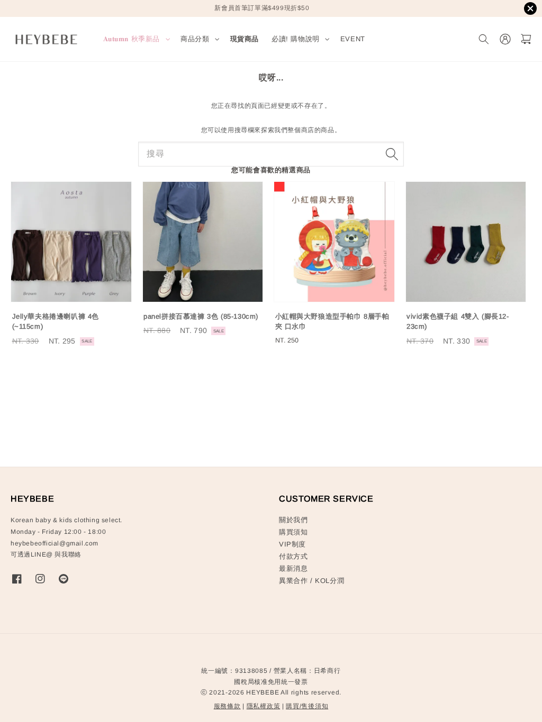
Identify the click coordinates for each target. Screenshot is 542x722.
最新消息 (293, 568)
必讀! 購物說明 (296, 39)
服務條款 (227, 706)
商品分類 (194, 39)
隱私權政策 (264, 706)
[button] (483, 39)
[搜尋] (391, 153)
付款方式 (293, 556)
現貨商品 (244, 39)
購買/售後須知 (307, 706)
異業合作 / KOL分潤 (311, 581)
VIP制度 (292, 544)
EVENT (352, 39)
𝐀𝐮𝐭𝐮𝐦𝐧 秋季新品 (131, 39)
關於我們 (293, 520)
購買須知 (293, 532)
